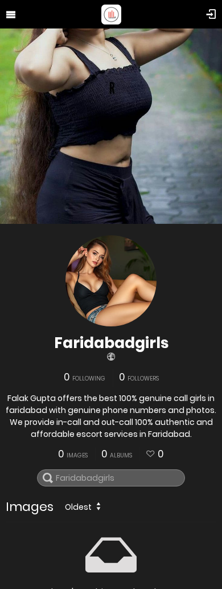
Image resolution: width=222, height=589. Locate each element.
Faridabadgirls (111, 343)
